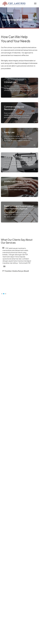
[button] (1, 293)
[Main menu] (35, 3)
